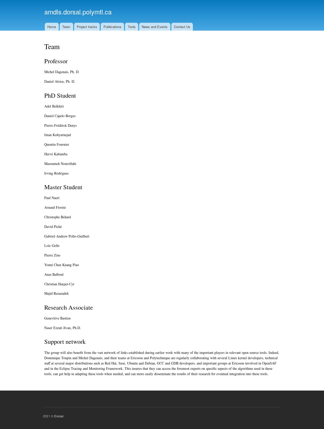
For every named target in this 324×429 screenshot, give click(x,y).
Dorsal (59, 416)
